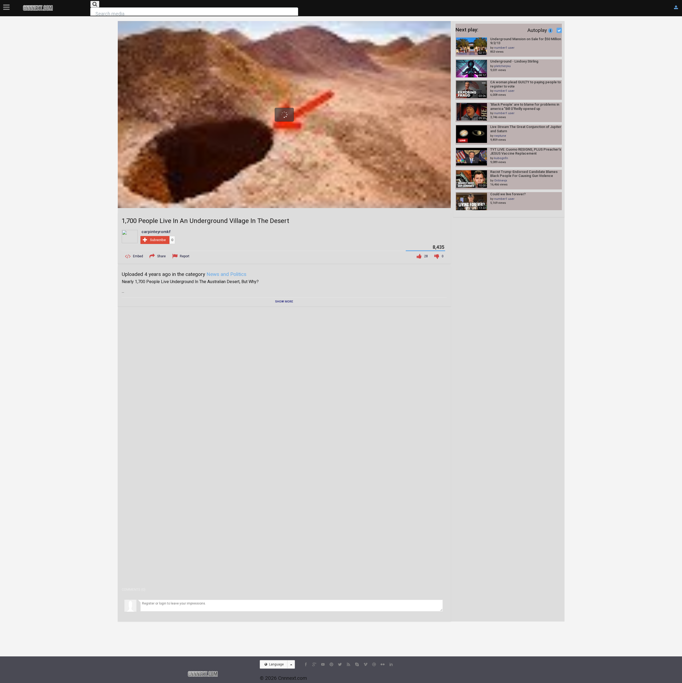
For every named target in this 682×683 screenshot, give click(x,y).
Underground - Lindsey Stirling (514, 61)
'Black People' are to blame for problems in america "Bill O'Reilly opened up (524, 106)
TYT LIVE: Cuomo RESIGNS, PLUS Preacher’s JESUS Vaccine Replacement (525, 151)
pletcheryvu (502, 66)
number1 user (504, 47)
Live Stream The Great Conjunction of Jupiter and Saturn (525, 129)
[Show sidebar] (7, 5)
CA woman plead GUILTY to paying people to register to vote (525, 84)
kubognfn (501, 158)
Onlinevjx (500, 180)
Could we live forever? (508, 194)
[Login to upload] (676, 7)
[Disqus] (284, 379)
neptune (500, 136)
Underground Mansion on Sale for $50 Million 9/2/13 (525, 41)
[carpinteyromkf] (130, 236)
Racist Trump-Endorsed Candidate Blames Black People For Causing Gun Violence (524, 174)
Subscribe (158, 240)
